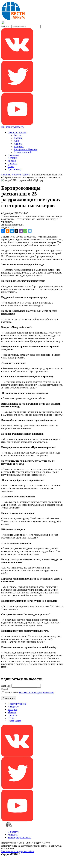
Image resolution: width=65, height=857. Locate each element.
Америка (19, 146)
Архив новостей (23, 152)
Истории (12, 157)
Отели (11, 166)
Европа (18, 138)
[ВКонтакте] (3, 231)
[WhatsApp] (25, 231)
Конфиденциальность (19, 837)
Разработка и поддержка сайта (17, 851)
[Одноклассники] (7, 231)
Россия (17, 135)
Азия (16, 140)
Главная (5, 174)
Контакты (13, 834)
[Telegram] (30, 231)
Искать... (6, 26)
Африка (18, 143)
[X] (16, 231)
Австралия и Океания (25, 149)
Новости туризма (17, 132)
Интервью (13, 155)
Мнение (12, 160)
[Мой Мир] (12, 231)
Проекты (12, 163)
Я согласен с (29, 692)
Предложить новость (12, 127)
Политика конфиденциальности (36, 692)
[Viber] (21, 231)
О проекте (13, 831)
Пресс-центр (14, 169)
